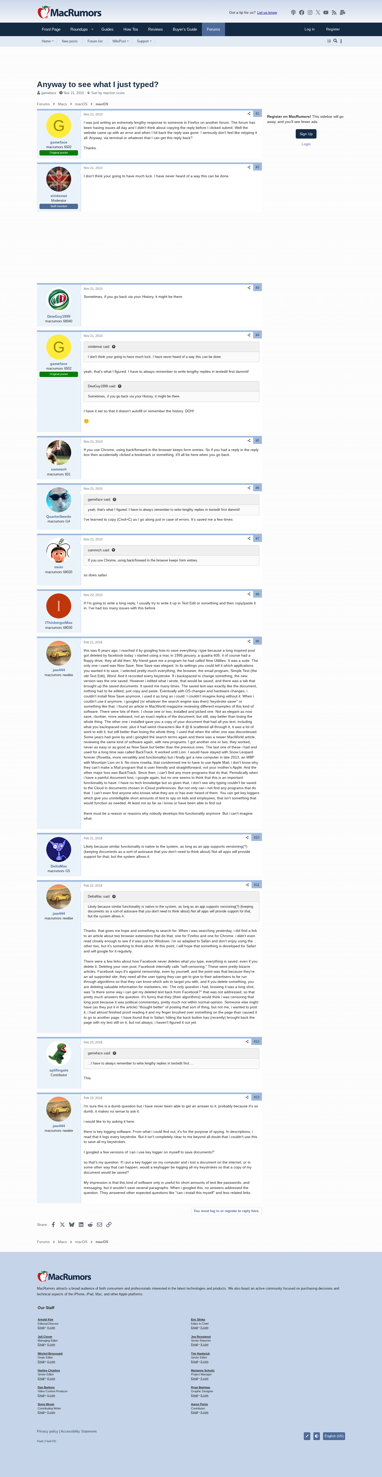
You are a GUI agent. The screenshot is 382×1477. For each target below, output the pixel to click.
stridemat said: (99, 347)
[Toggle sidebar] (342, 41)
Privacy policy (47, 1431)
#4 (257, 335)
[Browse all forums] (329, 41)
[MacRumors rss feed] (334, 12)
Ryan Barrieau (200, 1387)
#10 (256, 837)
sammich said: (99, 550)
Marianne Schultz (203, 1370)
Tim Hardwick (200, 1353)
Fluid (40, 1441)
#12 (256, 1041)
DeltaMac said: (99, 896)
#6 (257, 488)
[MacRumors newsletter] (342, 12)
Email (41, 1327)
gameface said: (99, 499)
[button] (76, 29)
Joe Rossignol (201, 1336)
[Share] (249, 113)
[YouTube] (325, 12)
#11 (256, 885)
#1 (257, 113)
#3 (257, 288)
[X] (318, 12)
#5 (257, 440)
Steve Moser (46, 1404)
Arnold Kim (45, 1319)
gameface (48, 93)
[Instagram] (310, 12)
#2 (257, 167)
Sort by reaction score (107, 93)
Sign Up (306, 134)
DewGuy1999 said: (102, 386)
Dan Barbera (46, 1387)
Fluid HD (50, 1441)
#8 (257, 594)
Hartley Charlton (49, 1370)
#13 (256, 1097)
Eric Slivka (198, 1319)
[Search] (335, 41)
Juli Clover (45, 1336)
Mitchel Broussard (50, 1353)
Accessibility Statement (79, 1431)
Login (306, 144)
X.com (51, 1327)
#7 (257, 538)
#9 (257, 641)
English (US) (334, 1436)
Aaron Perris (199, 1404)
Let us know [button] (267, 12)
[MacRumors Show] (293, 12)
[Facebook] (301, 12)
